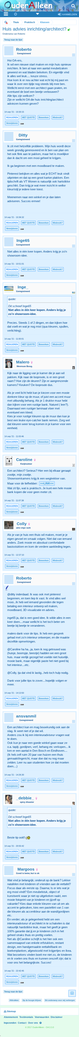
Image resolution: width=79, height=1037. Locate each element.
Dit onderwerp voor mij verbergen (60, 1000)
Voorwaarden (42, 1017)
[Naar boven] (40, 1023)
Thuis (16, 22)
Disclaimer (57, 1017)
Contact (22, 1023)
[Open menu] (6, 14)
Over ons (33, 1023)
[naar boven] (72, 993)
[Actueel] (15, 14)
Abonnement (11, 1017)
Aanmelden (69, 14)
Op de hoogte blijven (32, 1000)
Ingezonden (10, 1023)
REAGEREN (12, 117)
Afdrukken (14, 1000)
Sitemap (11, 1011)
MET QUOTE (28, 117)
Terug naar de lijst (13, 40)
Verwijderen (12, 123)
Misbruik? (58, 117)
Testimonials (26, 1017)
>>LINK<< (47, 483)
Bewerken (44, 117)
